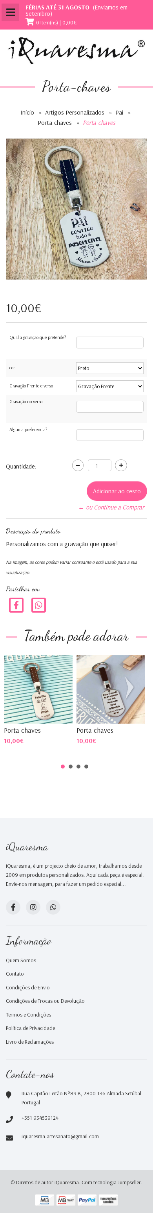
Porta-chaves (55, 122)
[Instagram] (33, 907)
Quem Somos (21, 960)
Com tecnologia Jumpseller (111, 1182)
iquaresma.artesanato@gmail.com (60, 1136)
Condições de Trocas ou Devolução (45, 1000)
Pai (119, 112)
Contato (15, 973)
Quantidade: (21, 466)
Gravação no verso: (26, 401)
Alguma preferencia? (28, 429)
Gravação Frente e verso (31, 386)
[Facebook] (16, 605)
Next (131, 688)
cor (12, 367)
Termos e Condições (28, 1014)
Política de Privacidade (30, 1028)
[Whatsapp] (53, 907)
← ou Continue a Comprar (111, 507)
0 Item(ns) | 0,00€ (56, 22)
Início (27, 112)
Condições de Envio (28, 987)
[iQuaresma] (76, 50)
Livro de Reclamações (30, 1041)
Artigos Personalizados (74, 112)
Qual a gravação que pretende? (37, 337)
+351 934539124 (40, 1117)
